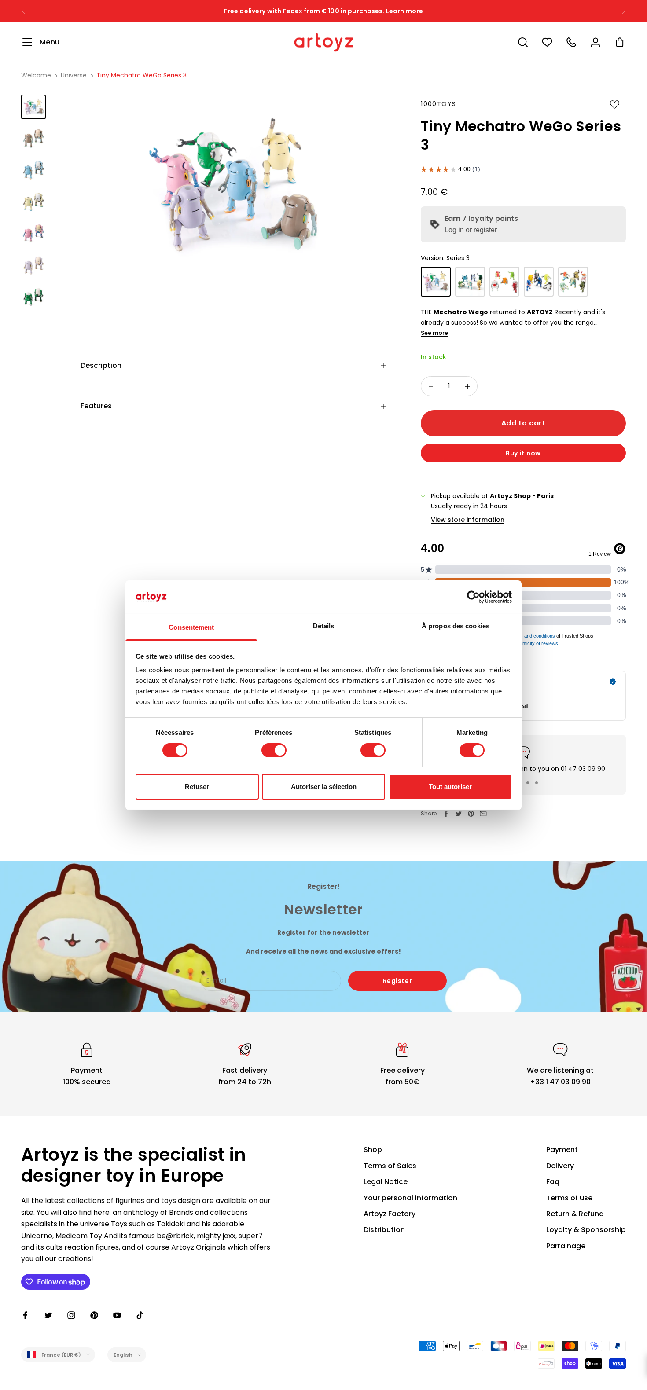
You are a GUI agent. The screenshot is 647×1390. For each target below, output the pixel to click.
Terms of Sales (390, 1166)
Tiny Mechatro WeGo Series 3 (141, 75)
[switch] (274, 750)
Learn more (404, 11)
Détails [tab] (324, 626)
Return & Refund (575, 1214)
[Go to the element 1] (33, 107)
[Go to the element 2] (33, 138)
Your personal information (410, 1198)
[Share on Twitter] (458, 813)
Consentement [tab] (191, 627)
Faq (552, 1182)
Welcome (36, 75)
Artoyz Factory (389, 1214)
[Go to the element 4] (33, 202)
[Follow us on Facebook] (25, 1315)
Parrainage (565, 1246)
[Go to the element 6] (33, 265)
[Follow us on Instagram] (71, 1315)
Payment (562, 1149)
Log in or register (471, 230)
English (123, 1354)
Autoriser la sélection (324, 786)
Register (397, 980)
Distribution (384, 1230)
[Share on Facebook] (446, 813)
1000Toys (438, 103)
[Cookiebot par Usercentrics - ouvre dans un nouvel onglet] (473, 597)
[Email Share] (483, 813)
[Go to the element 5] (33, 233)
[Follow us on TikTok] (140, 1315)
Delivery (560, 1166)
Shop (373, 1149)
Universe (74, 75)
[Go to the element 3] (33, 170)
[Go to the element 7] (33, 297)
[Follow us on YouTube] (117, 1315)
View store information (467, 519)
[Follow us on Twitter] (48, 1315)
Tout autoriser (450, 786)
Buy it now (523, 453)
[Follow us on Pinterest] (94, 1315)
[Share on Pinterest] (470, 813)
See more (434, 333)
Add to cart (523, 423)
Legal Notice (386, 1182)
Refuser (197, 786)
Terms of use (569, 1198)
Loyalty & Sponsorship (586, 1230)
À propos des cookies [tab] (455, 626)
